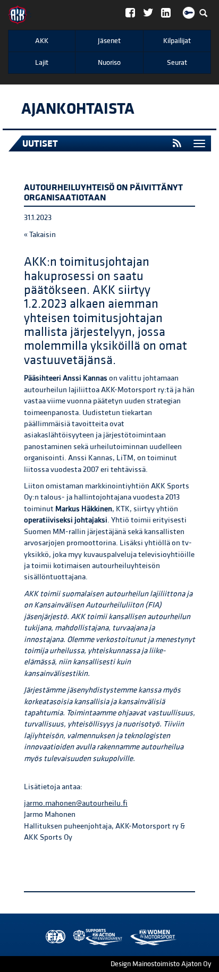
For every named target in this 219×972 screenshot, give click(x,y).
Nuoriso (109, 62)
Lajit (41, 62)
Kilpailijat (177, 41)
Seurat (177, 62)
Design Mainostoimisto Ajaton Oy (161, 964)
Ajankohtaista (77, 109)
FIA (53, 937)
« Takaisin (40, 235)
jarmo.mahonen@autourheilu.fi (76, 803)
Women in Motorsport (95, 937)
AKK (41, 41)
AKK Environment (74, 937)
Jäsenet (109, 41)
